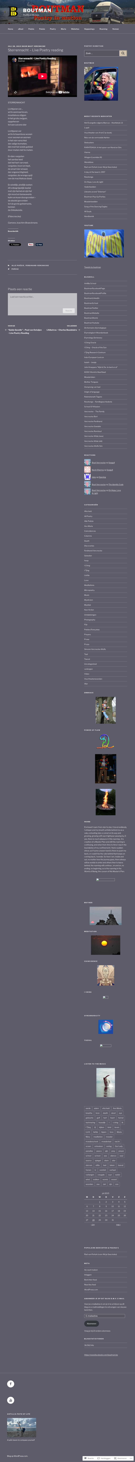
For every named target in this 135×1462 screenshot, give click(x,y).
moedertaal (106, 1141)
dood (113, 1113)
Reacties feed (90, 1284)
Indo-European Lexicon (94, 357)
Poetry (53, 29)
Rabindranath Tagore (93, 397)
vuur (110, 1175)
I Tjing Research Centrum (95, 352)
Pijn (85, 624)
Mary (88, 1137)
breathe (89, 1113)
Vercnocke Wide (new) (93, 436)
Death (86, 541)
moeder (109, 1137)
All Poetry (88, 516)
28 (93, 1220)
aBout (20, 29)
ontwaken (98, 1146)
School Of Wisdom (92, 406)
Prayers (87, 634)
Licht (88, 1132)
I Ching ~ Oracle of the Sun (95, 347)
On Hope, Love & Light (93, 182)
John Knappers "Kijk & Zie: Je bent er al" (101, 367)
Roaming (103, 29)
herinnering (90, 1122)
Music (86, 595)
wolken (96, 1179)
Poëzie (31, 29)
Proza (86, 644)
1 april (86, 128)
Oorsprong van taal (92, 387)
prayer (121, 1151)
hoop (86, 560)
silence (113, 1156)
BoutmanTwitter (91, 308)
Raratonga (88, 177)
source (88, 1160)
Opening (102, 477)
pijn (106, 1151)
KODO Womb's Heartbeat (95, 372)
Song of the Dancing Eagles (95, 206)
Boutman (37, 10)
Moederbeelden (91, 201)
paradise (89, 1151)
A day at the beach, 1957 (94, 172)
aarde (88, 1108)
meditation (98, 1137)
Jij (95, 1127)
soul (121, 1156)
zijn (110, 1184)
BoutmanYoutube (91, 323)
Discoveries (89, 546)
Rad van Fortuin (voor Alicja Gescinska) (100, 167)
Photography (89, 620)
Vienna (87, 152)
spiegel (98, 1160)
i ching (115, 1122)
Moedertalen (89, 377)
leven (117, 1127)
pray (113, 1151)
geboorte (89, 1118)
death (105, 1113)
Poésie (42, 29)
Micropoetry (89, 590)
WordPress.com (91, 1289)
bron (98, 1113)
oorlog (109, 1146)
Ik (122, 1122)
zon (116, 1184)
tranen (88, 1170)
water (117, 1175)
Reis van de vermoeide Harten (97, 137)
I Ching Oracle (90, 342)
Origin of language (92, 392)
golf (98, 1118)
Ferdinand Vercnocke (37, 265)
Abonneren (91, 1323)
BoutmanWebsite (91, 313)
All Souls (87, 211)
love (111, 1132)
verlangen (88, 669)
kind (109, 1127)
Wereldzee (88, 162)
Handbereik (89, 216)
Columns (88, 536)
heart (112, 1118)
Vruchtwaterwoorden (93, 679)
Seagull (112, 462)
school (88, 1156)
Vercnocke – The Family (94, 411)
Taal (86, 654)
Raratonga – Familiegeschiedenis (98, 402)
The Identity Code (116, 484)
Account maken (91, 1270)
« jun (93, 1224)
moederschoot (92, 1141)
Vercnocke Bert (91, 416)
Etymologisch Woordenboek (96, 333)
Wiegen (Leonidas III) (93, 157)
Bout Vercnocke (36, 46)
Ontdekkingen (90, 615)
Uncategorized (90, 664)
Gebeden (88, 555)
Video (86, 674)
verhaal (112, 1170)
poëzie (15, 269)
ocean (88, 1146)
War (86, 684)
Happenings (89, 29)
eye (120, 1113)
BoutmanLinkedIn (91, 298)
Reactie (69, 311)
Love (86, 580)
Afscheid (88, 511)
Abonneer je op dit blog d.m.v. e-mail (104, 1299)
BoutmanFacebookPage (94, 288)
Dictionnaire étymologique (95, 328)
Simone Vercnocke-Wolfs (95, 649)
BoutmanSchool (91, 303)
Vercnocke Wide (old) (93, 441)
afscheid (106, 1108)
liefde (95, 1132)
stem (106, 1160)
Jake (94, 477)
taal (104, 1165)
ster (113, 1160)
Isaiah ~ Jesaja (90, 362)
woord (114, 1179)
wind (88, 1179)
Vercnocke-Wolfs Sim (93, 446)
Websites (75, 29)
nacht (117, 1141)
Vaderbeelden (90, 187)
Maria (63, 29)
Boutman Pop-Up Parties (94, 197)
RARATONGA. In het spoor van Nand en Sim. (103, 147)
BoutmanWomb (91, 318)
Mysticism (88, 600)
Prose (86, 639)
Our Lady (119, 1146)
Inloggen (87, 1275)
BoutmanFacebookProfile (95, 293)
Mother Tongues (91, 382)
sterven (89, 1165)
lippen (103, 1132)
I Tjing (86, 570)
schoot (97, 1156)
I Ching (87, 565)
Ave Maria (88, 526)
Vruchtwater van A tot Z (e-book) (98, 133)
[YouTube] (10, 1400)
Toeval (87, 659)
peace (99, 1151)
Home (10, 29)
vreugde (101, 1175)
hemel (120, 1118)
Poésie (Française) (92, 629)
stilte (98, 1165)
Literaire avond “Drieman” (95, 192)
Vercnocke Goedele (92, 426)
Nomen (115, 29)
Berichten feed (90, 1280)
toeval (120, 1165)
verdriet (102, 1170)
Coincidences (90, 531)
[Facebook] (10, 1384)
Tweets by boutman (92, 267)
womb (105, 1179)
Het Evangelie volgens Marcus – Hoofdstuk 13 (103, 123)
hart (105, 1118)
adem (96, 1108)
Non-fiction (89, 610)
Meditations (89, 585)
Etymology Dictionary (93, 338)
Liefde (87, 575)
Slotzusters (89, 142)
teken (112, 1165)
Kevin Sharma (98, 470)
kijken (101, 1127)
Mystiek (87, 605)
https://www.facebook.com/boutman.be (101, 1355)
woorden (89, 1184)
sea (105, 1156)
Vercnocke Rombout (93, 431)
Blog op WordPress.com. (17, 1456)
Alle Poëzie (18, 265)
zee (98, 1184)
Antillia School (90, 283)
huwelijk (102, 1122)
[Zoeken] (123, 53)
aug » (118, 1224)
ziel (104, 1184)
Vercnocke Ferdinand (93, 421)
